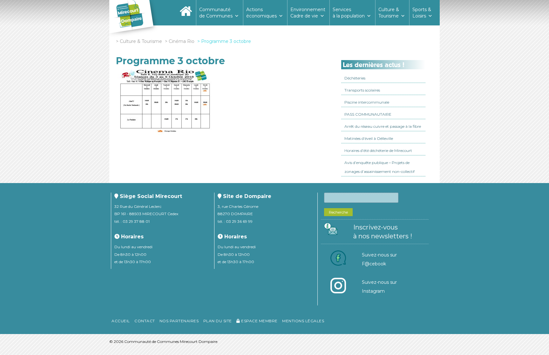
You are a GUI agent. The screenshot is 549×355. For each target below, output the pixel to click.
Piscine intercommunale (366, 102)
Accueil (121, 320)
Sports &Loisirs (421, 13)
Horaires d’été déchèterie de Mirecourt (378, 150)
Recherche (338, 212)
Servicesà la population (349, 13)
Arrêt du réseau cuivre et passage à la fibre (382, 126)
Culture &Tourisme (388, 13)
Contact (144, 320)
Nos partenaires (179, 320)
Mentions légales (303, 320)
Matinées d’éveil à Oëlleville (368, 138)
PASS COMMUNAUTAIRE (367, 114)
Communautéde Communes (216, 13)
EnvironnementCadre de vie (307, 13)
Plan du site (217, 320)
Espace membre (259, 320)
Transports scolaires (362, 90)
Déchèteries (354, 78)
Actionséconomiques (261, 13)
